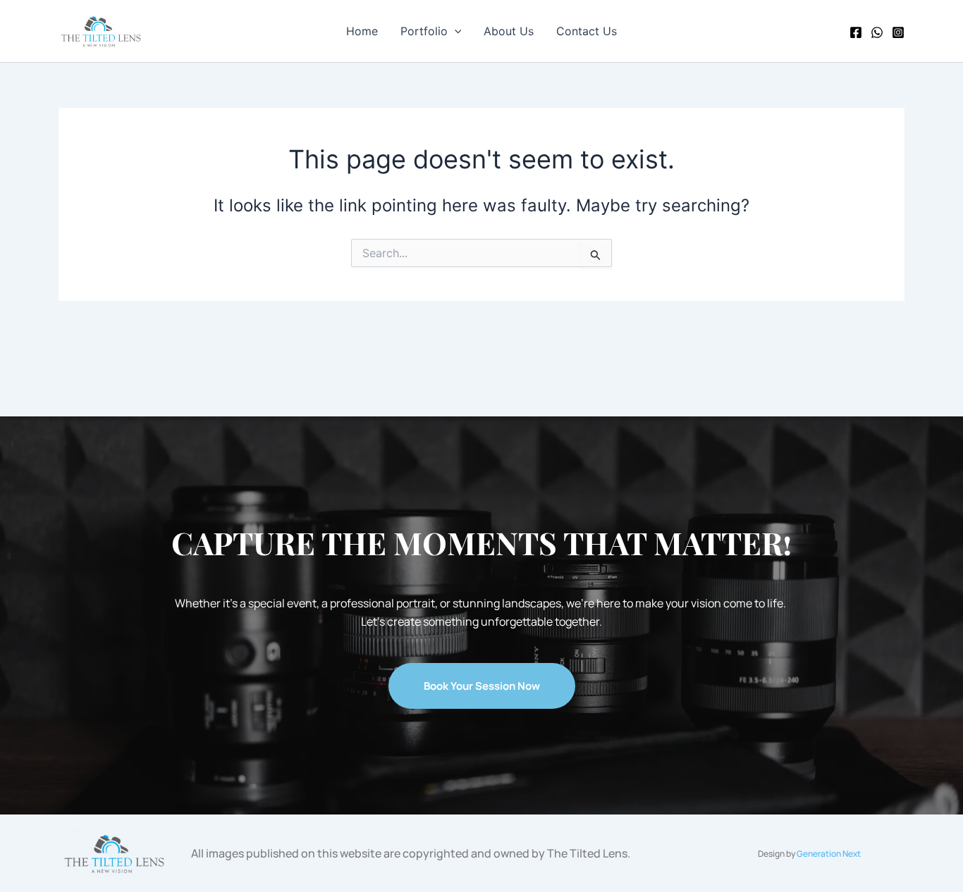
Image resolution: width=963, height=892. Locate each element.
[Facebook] (855, 32)
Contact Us (586, 31)
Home (362, 31)
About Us (509, 31)
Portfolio (424, 31)
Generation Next (829, 854)
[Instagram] (898, 32)
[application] (455, 31)
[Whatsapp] (877, 32)
